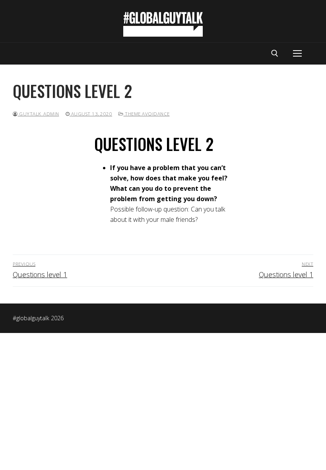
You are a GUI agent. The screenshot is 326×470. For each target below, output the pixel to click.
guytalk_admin (38, 114)
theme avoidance (147, 114)
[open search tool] (274, 53)
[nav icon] (297, 53)
